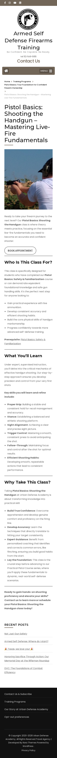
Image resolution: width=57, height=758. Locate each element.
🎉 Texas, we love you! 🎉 (18, 649)
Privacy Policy (28, 750)
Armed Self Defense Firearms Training (28, 40)
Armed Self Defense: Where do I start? (26, 641)
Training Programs (15, 701)
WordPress (28, 746)
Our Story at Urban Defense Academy (26, 709)
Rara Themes (29, 742)
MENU (44, 70)
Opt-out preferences (16, 717)
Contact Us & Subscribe (18, 694)
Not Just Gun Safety (15, 633)
